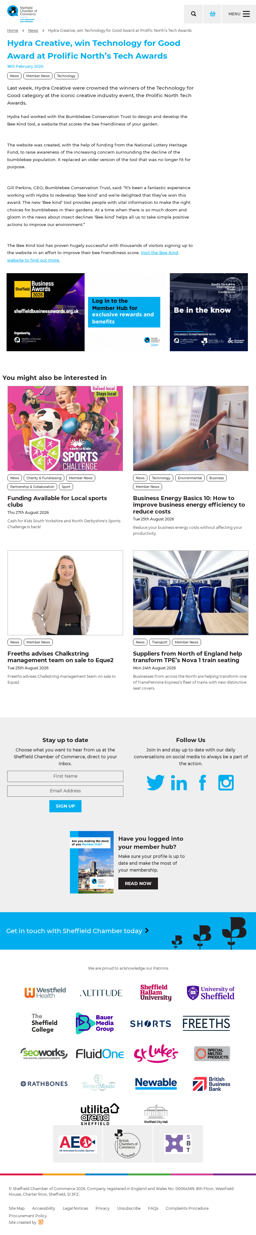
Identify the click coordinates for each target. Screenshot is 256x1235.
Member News (38, 76)
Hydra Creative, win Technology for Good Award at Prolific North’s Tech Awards (120, 30)
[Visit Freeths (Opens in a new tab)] (206, 1023)
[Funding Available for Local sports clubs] (65, 428)
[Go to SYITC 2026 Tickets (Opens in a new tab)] (209, 349)
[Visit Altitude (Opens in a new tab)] (101, 993)
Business (216, 478)
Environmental (190, 478)
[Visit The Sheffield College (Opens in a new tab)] (44, 1023)
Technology (66, 76)
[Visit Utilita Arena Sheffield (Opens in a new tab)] (100, 1114)
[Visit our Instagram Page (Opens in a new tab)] (226, 783)
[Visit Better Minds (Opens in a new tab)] (99, 1084)
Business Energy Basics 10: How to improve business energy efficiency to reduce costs (189, 505)
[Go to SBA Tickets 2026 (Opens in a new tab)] (46, 349)
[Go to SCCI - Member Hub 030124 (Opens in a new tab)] (127, 349)
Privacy (103, 1208)
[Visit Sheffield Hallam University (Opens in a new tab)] (156, 993)
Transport (159, 642)
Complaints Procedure (187, 1208)
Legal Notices (75, 1208)
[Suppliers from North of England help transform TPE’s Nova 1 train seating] (190, 593)
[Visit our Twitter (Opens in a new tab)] (155, 783)
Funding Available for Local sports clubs (57, 502)
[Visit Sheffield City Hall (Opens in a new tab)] (156, 1114)
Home (12, 30)
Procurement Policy (28, 1215)
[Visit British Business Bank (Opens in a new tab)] (211, 1084)
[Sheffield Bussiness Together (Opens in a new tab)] (178, 1144)
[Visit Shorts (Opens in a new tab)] (151, 1023)
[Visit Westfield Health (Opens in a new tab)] (45, 993)
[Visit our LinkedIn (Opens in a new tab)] (179, 783)
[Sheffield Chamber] (22, 14)
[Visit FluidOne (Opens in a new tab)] (100, 1054)
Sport (66, 487)
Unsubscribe (128, 1208)
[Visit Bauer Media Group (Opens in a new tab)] (94, 1023)
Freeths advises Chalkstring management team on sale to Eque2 (60, 657)
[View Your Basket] (212, 14)
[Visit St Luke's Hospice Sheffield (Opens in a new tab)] (156, 1054)
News (33, 30)
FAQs (153, 1208)
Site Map (17, 1208)
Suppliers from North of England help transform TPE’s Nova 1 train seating (187, 657)
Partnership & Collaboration (32, 487)
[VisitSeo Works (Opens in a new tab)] (44, 1054)
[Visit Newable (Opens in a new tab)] (156, 1084)
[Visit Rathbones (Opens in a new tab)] (44, 1084)
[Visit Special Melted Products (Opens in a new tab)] (212, 1054)
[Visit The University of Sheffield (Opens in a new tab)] (210, 993)
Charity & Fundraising (44, 478)
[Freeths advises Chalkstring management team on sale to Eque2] (65, 593)
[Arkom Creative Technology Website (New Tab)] (40, 1222)
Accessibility (43, 1208)
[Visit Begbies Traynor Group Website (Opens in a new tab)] (127, 1144)
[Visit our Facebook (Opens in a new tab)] (202, 783)
